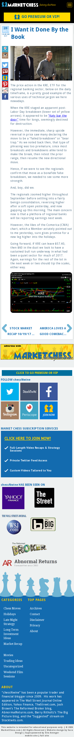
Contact (35, 614)
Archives (36, 608)
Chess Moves (12, 608)
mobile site (31, 735)
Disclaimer (37, 620)
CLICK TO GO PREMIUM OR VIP (37, 373)
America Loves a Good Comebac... (53, 331)
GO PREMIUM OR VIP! (40, 16)
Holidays (10, 614)
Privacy (35, 625)
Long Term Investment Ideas (11, 634)
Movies (8, 655)
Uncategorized (13, 666)
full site (44, 735)
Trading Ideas (13, 661)
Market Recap (13, 644)
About (34, 631)
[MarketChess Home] (28, 4)
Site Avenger (52, 733)
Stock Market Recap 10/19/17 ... (21, 331)
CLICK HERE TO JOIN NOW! (27, 438)
